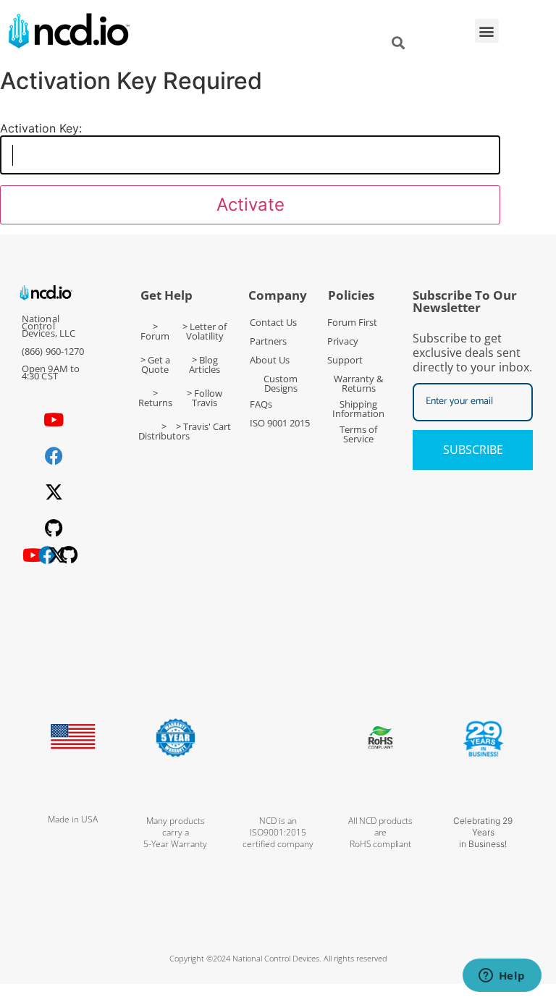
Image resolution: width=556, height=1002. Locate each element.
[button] (487, 31)
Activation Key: (41, 128)
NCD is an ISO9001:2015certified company (278, 832)
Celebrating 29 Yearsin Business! (483, 832)
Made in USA (73, 819)
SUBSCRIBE (473, 450)
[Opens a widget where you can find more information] (502, 977)
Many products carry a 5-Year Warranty (175, 832)
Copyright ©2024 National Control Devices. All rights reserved (278, 958)
